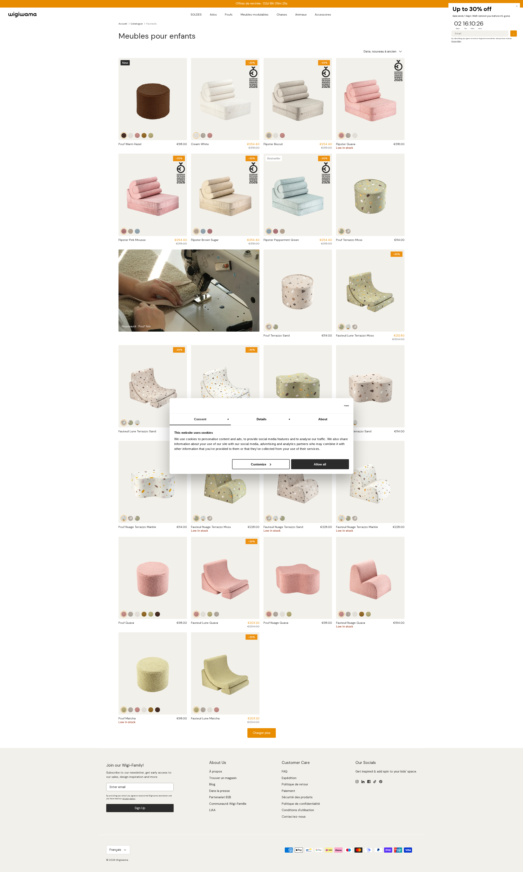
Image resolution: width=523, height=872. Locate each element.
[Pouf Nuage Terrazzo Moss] (298, 386)
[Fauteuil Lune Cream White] (203, 614)
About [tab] (322, 419)
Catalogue (137, 23)
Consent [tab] (200, 419)
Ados (213, 14)
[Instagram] (357, 781)
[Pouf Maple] (144, 135)
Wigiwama (122, 860)
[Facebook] (368, 781)
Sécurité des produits (297, 797)
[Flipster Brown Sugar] (130, 231)
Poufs (228, 14)
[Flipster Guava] (209, 135)
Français (115, 850)
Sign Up (140, 808)
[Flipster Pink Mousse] (123, 231)
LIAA (212, 810)
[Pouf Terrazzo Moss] (370, 195)
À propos (215, 771)
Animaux (301, 14)
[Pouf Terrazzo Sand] (348, 231)
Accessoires (323, 14)
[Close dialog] (516, 6)
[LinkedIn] (362, 781)
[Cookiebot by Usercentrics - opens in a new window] (331, 406)
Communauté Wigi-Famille (227, 804)
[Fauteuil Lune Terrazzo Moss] (341, 327)
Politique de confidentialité (301, 804)
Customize (258, 464)
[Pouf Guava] (137, 135)
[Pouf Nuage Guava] (298, 578)
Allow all (320, 464)
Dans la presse (219, 791)
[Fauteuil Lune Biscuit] (216, 614)
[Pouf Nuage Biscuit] (275, 614)
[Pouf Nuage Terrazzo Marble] (355, 422)
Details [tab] (262, 419)
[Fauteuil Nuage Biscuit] (348, 614)
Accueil (122, 23)
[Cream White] (196, 135)
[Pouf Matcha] (150, 135)
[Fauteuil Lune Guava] (196, 614)
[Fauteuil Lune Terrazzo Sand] (355, 327)
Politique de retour (295, 784)
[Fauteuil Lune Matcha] (209, 614)
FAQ (284, 771)
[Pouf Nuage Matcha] (289, 614)
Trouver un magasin (223, 778)
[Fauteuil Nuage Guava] (370, 578)
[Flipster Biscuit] (203, 135)
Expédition (289, 778)
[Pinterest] (380, 781)
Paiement (288, 791)
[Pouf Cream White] (130, 135)
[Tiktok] (374, 781)
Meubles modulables (254, 14)
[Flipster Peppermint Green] (137, 231)
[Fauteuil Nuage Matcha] (368, 614)
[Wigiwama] (22, 15)
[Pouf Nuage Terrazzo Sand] (370, 386)
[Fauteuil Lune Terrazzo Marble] (348, 327)
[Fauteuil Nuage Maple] (361, 614)
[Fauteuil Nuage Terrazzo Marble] (203, 518)
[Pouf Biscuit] (130, 614)
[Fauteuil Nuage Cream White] (355, 614)
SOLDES (196, 14)
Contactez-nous (294, 817)
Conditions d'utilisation (298, 810)
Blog (212, 784)
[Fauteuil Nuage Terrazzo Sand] (209, 518)
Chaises (282, 14)
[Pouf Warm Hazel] (123, 135)
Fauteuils (151, 23)
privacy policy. (128, 798)
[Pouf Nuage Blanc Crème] (282, 614)
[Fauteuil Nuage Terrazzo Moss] (225, 482)
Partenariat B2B (220, 797)
